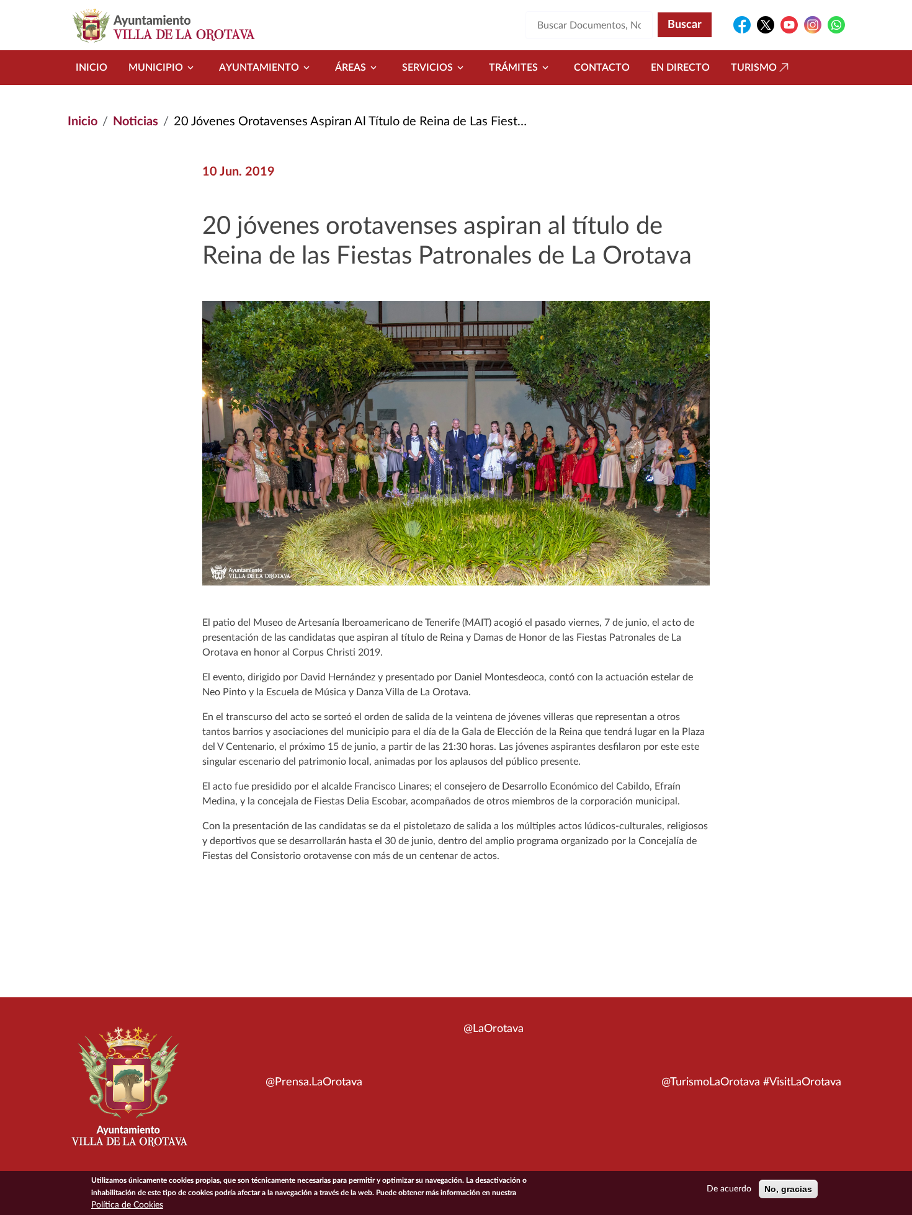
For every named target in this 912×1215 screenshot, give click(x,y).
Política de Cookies (127, 1205)
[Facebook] (742, 24)
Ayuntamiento (259, 68)
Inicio (91, 68)
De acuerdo (729, 1189)
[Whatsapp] (836, 24)
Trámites (513, 68)
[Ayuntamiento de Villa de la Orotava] (128, 1093)
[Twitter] (765, 24)
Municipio (155, 68)
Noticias (135, 121)
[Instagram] (812, 24)
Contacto (602, 68)
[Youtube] (789, 24)
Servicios (427, 68)
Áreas (350, 68)
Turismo (754, 68)
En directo (680, 68)
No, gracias (788, 1189)
